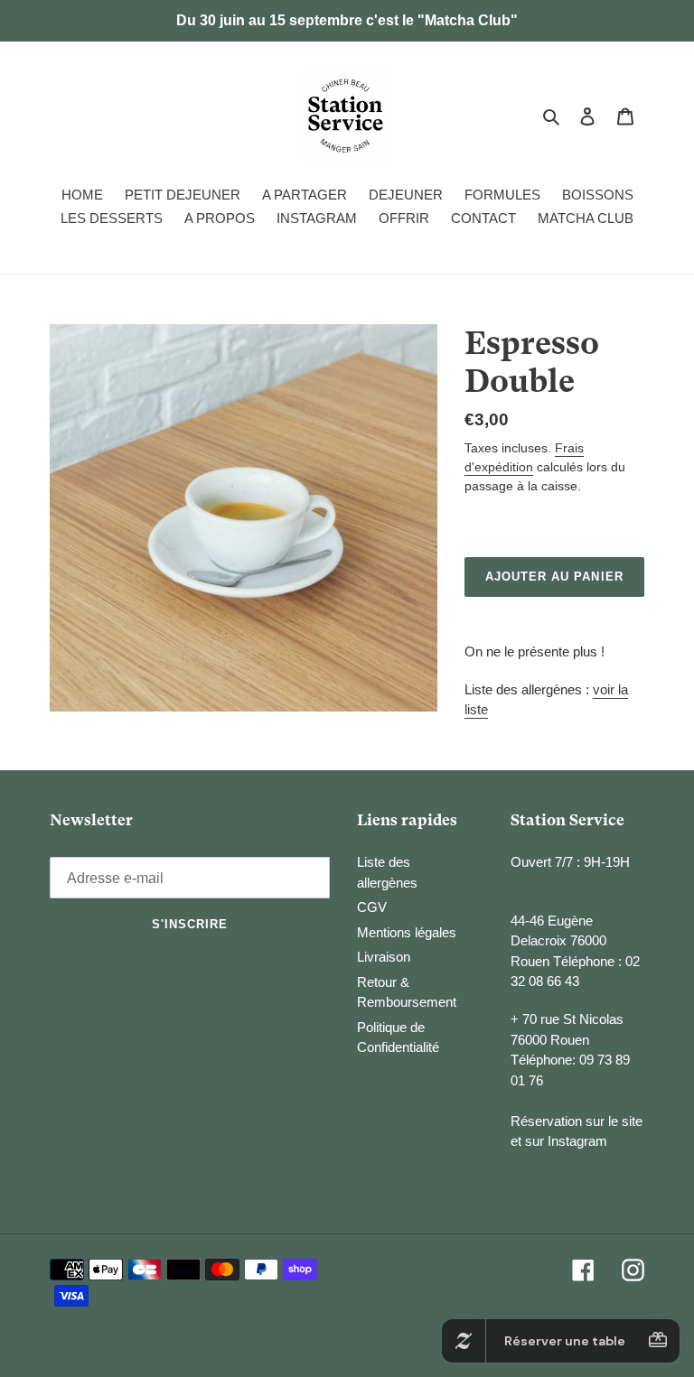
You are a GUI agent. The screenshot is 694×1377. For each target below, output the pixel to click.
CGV (372, 907)
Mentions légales (406, 932)
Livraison (383, 956)
